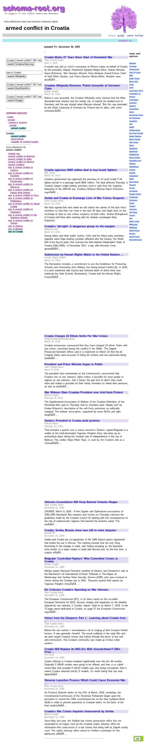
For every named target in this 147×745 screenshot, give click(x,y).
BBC (131, 76)
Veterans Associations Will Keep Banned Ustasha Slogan (80, 502)
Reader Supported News (133, 176)
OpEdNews (134, 167)
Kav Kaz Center (136, 133)
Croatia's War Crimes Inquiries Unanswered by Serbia (78, 711)
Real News (133, 182)
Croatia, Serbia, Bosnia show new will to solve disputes (80, 530)
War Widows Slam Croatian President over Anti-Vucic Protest (83, 392)
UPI (130, 219)
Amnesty (132, 66)
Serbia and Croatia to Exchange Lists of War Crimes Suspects (84, 198)
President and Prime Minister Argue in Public (73, 364)
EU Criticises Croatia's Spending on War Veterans (76, 589)
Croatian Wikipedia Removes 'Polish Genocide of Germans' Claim (82, 87)
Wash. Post (134, 222)
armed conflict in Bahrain (21, 156)
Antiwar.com (134, 69)
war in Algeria (15, 226)
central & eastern (18, 122)
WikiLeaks (133, 225)
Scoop (132, 188)
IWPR (131, 127)
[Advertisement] (74, 139)
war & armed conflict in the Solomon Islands (22, 216)
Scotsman (133, 191)
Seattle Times (135, 194)
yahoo (130, 35)
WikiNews (133, 228)
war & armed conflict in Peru (23, 195)
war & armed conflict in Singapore (20, 210)
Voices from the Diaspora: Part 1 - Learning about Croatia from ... (85, 619)
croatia (12, 125)
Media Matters (135, 136)
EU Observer (134, 118)
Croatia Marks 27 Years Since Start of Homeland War (78, 57)
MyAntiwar (133, 152)
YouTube (139, 35)
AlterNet (132, 63)
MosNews (133, 149)
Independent (134, 130)
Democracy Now (136, 115)
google (121, 35)
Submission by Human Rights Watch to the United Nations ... (83, 254)
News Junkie (134, 158)
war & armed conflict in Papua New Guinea (20, 191)
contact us (125, 40)
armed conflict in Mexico (21, 162)
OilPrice (132, 164)
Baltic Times (134, 79)
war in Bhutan (15, 229)
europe (11, 120)
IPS (130, 124)
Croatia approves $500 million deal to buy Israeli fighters (80, 170)
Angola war (14, 153)
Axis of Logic (134, 73)
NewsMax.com (135, 161)
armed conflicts (16, 165)
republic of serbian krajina (25, 142)
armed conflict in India (20, 159)
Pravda (132, 170)
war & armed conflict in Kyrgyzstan (20, 180)
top (137, 738)
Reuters (132, 185)
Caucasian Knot (136, 91)
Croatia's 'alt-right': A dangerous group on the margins (79, 226)
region (10, 117)
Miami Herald (134, 139)
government (17, 139)
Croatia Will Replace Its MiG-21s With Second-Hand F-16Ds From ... (82, 651)
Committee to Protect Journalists (135, 97)
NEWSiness (134, 155)
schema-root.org (16, 112)
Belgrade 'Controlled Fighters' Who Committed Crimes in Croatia (81, 560)
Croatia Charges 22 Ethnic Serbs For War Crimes (76, 336)
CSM (131, 88)
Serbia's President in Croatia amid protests (72, 420)
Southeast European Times (133, 200)
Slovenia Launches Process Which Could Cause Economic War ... (84, 682)
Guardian (133, 121)
